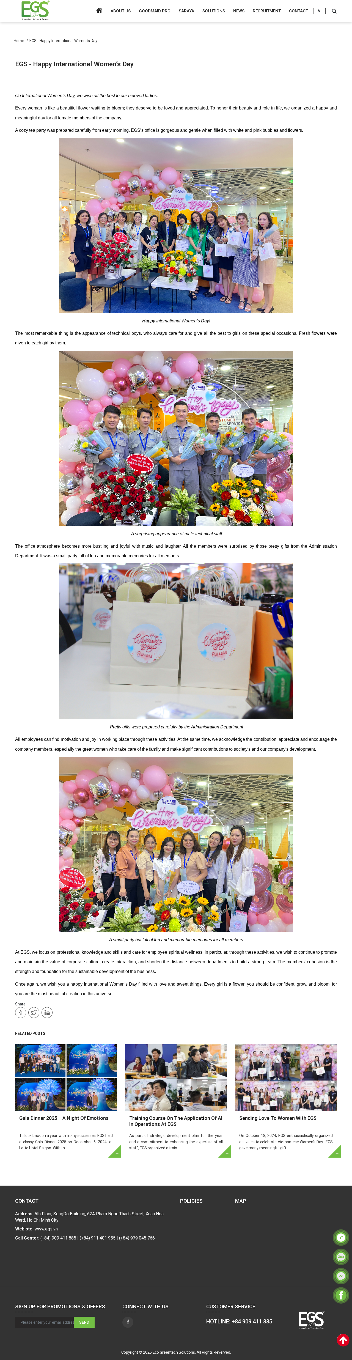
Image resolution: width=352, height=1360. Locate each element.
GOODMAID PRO (154, 11)
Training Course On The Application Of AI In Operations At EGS (175, 1121)
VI (319, 11)
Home (19, 41)
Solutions (213, 11)
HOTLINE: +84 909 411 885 (239, 1321)
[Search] (334, 11)
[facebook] (127, 1322)
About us (121, 11)
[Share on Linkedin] (47, 1012)
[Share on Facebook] (20, 1012)
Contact (298, 11)
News (238, 11)
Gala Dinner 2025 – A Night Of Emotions (64, 1118)
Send (84, 1322)
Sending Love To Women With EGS (278, 1118)
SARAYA (186, 11)
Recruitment (267, 11)
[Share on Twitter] (33, 1012)
